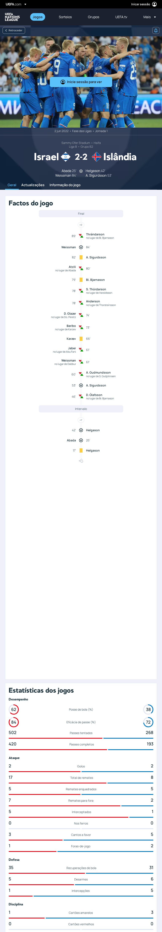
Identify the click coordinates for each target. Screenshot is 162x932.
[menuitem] (40, 17)
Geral (12, 185)
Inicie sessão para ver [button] (84, 81)
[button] (148, 17)
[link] (37, 17)
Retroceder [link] (15, 30)
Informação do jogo (65, 185)
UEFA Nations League (12, 17)
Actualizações (33, 185)
